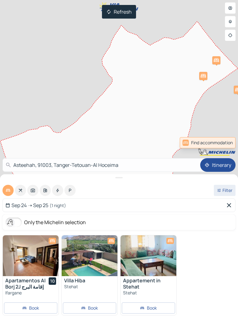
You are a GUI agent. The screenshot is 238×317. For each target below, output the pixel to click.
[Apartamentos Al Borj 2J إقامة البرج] (31, 255)
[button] (203, 76)
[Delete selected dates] (230, 205)
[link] (222, 142)
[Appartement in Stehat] (148, 255)
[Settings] (230, 21)
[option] (8, 190)
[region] (31, 255)
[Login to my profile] (230, 8)
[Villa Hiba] (89, 255)
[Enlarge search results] (119, 177)
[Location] (230, 35)
